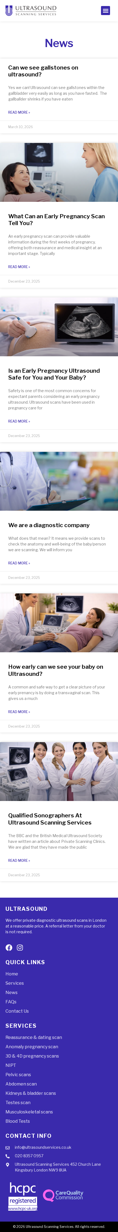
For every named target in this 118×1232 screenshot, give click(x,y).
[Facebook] (8, 947)
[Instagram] (19, 947)
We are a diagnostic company (49, 525)
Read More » (19, 112)
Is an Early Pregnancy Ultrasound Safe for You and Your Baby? (54, 374)
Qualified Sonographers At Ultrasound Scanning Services (50, 819)
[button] (105, 10)
